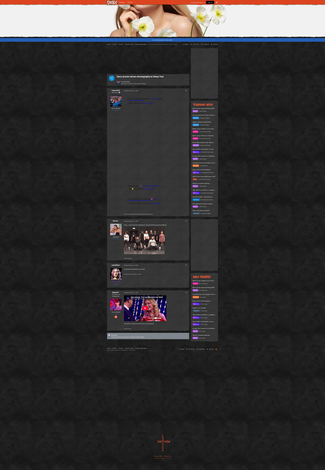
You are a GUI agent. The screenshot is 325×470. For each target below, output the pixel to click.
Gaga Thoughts (205, 118)
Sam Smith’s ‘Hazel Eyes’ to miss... (204, 149)
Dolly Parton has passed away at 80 (204, 176)
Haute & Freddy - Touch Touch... (203, 197)
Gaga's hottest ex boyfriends (202, 122)
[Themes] (217, 2)
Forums (121, 2)
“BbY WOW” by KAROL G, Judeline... (204, 190)
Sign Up (210, 2)
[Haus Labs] (162, 20)
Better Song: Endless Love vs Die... (204, 128)
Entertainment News (139, 83)
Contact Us (167, 456)
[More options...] (186, 91)
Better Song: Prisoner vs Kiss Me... (203, 135)
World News (203, 111)
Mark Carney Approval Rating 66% (203, 108)
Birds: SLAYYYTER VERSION (201, 169)
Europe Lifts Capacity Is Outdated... (204, 156)
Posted (131, 90)
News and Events (205, 145)
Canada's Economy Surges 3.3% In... (204, 163)
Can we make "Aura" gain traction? (204, 115)
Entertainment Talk (205, 131)
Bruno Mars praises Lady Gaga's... (203, 142)
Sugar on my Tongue (199, 308)
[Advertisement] (148, 59)
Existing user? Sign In (197, 2)
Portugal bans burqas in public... (203, 203)
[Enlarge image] (144, 240)
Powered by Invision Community (162, 458)
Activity (130, 2)
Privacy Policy (158, 456)
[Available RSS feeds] (216, 349)
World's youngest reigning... (202, 183)
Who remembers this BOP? (201, 210)
